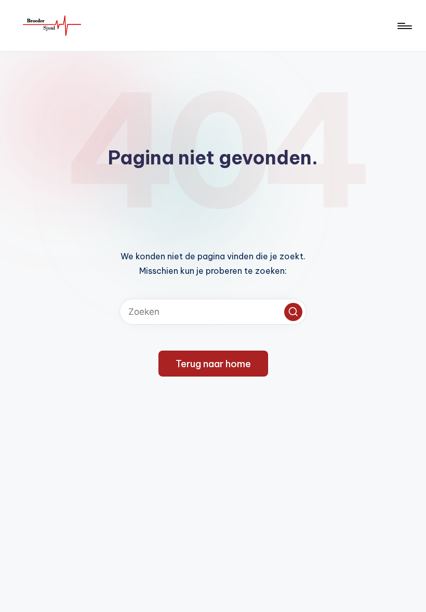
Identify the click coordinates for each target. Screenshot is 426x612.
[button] (293, 312)
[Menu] (403, 26)
